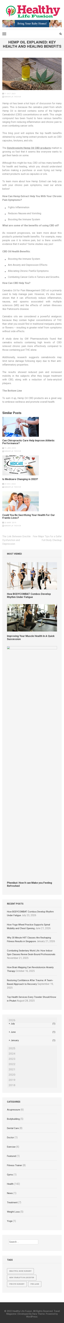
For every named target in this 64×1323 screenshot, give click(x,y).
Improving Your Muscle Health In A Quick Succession (31, 638)
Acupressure (13, 1109)
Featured (11, 1156)
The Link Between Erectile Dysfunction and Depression (16, 540)
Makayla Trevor (12, 97)
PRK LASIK (34, 1284)
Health (10, 1184)
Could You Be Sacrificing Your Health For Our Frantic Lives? (28, 516)
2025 (12, 1048)
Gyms (10, 1174)
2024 (12, 1053)
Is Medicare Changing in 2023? (20, 479)
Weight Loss (13, 1211)
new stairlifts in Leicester (21, 1278)
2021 (12, 1069)
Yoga (9, 1221)
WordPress (31, 1316)
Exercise (11, 1146)
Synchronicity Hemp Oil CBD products (29, 148)
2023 (12, 1059)
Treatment (12, 1202)
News (10, 1193)
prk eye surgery (16, 1284)
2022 (12, 1064)
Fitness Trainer (14, 1165)
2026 (12, 1020)
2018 (12, 1085)
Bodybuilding (13, 1119)
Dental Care (13, 1128)
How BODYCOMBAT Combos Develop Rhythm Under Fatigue (29, 596)
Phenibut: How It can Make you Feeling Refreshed (29, 884)
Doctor (10, 1137)
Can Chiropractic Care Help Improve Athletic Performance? (28, 442)
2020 (12, 1074)
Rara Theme (38, 1313)
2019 (12, 1080)
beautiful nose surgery (20, 1271)
